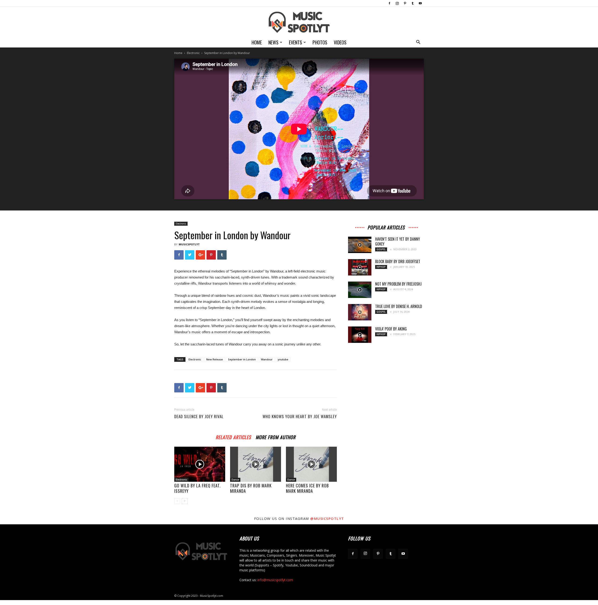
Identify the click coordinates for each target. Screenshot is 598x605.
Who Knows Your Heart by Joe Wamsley (300, 416)
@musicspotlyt (327, 518)
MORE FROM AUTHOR (275, 436)
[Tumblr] (412, 3)
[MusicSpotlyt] (299, 22)
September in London (242, 359)
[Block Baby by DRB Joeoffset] (359, 267)
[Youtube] (420, 3)
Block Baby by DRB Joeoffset (397, 261)
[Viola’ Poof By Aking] (359, 334)
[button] (418, 42)
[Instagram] (397, 3)
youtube (283, 359)
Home (257, 42)
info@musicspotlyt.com (275, 580)
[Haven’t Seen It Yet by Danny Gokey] (359, 245)
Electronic (193, 53)
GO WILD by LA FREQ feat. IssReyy (197, 488)
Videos (340, 42)
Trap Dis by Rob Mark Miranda (251, 488)
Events (295, 42)
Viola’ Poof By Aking (391, 329)
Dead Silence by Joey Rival (199, 416)
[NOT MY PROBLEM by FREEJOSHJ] (359, 290)
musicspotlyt (189, 244)
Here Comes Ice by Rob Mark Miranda (307, 488)
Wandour (267, 359)
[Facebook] (389, 3)
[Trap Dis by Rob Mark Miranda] (255, 464)
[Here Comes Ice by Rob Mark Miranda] (311, 464)
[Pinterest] (404, 3)
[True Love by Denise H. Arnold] (359, 312)
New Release (214, 359)
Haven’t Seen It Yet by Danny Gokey (397, 241)
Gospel (381, 249)
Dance (235, 479)
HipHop (381, 266)
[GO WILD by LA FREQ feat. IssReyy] (199, 464)
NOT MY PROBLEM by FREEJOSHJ (398, 284)
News (273, 42)
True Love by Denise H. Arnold (398, 306)
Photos (320, 42)
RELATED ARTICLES (233, 436)
